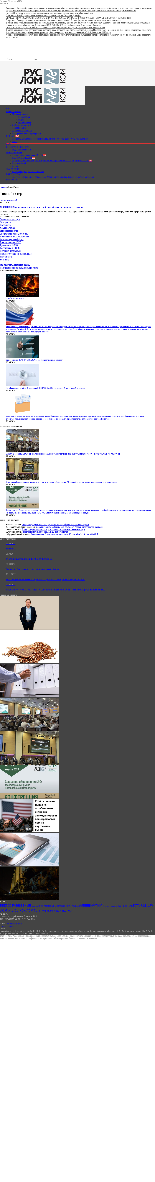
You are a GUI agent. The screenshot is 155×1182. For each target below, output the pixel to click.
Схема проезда (8, 926)
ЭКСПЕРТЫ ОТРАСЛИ (23, 158)
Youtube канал (24, 122)
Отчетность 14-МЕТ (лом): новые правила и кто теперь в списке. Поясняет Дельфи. (43, 15)
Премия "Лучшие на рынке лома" (16, 253)
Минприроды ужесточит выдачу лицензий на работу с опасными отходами (55, 524)
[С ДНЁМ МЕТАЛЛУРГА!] (22, 296)
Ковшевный (49, 906)
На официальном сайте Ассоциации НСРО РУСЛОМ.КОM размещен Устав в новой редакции (45, 388)
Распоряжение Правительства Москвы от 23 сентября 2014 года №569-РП (64, 534)
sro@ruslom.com (14, 923)
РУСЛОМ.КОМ (143, 905)
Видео (21, 119)
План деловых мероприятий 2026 (29, 155)
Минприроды (74, 906)
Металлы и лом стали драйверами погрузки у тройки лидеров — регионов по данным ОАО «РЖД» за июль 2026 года (58, 32)
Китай (40, 906)
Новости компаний (8, 200)
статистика (43, 910)
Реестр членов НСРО (17, 147)
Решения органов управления (14, 236)
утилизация (56, 911)
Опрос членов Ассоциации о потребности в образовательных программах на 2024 (52, 160)
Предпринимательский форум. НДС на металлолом (46, 532)
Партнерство (13, 174)
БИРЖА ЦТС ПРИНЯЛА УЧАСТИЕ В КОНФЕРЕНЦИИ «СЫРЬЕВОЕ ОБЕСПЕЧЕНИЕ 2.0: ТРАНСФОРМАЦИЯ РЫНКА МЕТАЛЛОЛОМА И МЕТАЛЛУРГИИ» (69, 18)
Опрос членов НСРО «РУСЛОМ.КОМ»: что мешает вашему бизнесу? (34, 360)
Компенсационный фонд (12, 239)
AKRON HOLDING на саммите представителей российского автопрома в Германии (42, 207)
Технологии (13, 168)
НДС (119, 906)
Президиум (5, 225)
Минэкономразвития (110, 906)
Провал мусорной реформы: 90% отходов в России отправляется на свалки (69, 527)
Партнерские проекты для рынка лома (19, 267)
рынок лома (24, 910)
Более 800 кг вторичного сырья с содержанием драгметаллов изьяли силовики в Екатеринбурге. (50, 13)
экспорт (67, 910)
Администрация (7, 228)
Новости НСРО (19, 128)
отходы (11, 911)
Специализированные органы (14, 233)
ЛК (7, 108)
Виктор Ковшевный (15, 905)
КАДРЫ (10, 144)
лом (3, 910)
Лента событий (19, 163)
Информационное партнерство (26, 133)
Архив (15, 166)
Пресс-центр (13, 111)
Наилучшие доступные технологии (28, 171)
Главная (3, 187)
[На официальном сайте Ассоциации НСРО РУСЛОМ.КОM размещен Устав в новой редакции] (22, 385)
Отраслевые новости (22, 130)
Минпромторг (91, 905)
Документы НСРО (9, 245)
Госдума (34, 906)
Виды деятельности (21, 149)
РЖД (130, 905)
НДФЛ (124, 905)
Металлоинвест (61, 906)
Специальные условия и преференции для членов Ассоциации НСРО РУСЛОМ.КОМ (50, 138)
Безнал (12, 136)
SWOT (14, 141)
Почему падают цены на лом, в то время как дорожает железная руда (53, 529)
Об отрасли (5, 222)
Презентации (24, 117)
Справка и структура (10, 219)
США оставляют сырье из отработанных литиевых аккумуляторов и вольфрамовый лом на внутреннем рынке (55, 27)
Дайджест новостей (21, 125)
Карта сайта (6, 256)
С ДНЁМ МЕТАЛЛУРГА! (15, 298)
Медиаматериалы (20, 114)
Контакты (12, 179)
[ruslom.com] (42, 85)
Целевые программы (10, 251)
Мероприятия (14, 152)
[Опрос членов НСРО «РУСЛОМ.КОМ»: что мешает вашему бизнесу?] (22, 357)
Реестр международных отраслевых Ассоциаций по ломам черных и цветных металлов (53, 177)
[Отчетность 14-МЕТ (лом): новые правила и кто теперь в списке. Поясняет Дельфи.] (29, 696)
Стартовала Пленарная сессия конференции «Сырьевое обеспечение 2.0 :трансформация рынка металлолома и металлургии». (63, 20)
